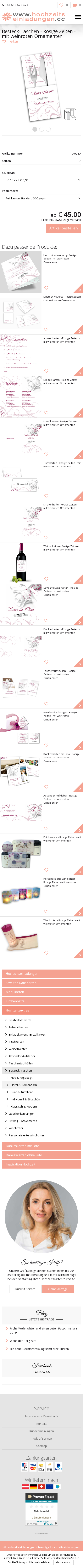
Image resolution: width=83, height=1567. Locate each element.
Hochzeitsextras (17, 1010)
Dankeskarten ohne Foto (24, 1155)
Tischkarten (16, 1041)
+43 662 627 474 (16, 5)
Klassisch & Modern (24, 1106)
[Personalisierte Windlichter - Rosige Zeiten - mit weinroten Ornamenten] (21, 895)
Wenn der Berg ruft (23, 1341)
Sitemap (41, 1446)
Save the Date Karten (21, 983)
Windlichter (16, 1128)
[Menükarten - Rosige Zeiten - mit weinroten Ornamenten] (21, 438)
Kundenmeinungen (41, 1431)
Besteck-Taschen (20, 1070)
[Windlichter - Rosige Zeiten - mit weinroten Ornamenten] (21, 937)
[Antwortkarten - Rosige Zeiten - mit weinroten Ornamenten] (21, 355)
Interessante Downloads (41, 1416)
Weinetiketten (18, 1049)
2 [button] (41, 129)
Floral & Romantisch (24, 1085)
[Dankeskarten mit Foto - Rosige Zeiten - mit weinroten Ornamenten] (21, 771)
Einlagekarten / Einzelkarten (27, 1034)
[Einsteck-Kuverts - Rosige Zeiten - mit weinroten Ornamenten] (21, 313)
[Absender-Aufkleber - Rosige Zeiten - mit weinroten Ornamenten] (21, 812)
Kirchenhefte (15, 1001)
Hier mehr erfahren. (40, 1562)
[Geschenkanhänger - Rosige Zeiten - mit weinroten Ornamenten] (21, 729)
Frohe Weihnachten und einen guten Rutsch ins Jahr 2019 (43, 1330)
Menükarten (15, 992)
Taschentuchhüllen (21, 1063)
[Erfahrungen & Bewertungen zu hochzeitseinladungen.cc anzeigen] (41, 1512)
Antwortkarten (18, 1027)
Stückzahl (8, 173)
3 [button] (48, 129)
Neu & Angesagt (21, 1077)
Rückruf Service (25, 1289)
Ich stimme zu (63, 1562)
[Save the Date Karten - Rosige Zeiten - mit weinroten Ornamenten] (21, 604)
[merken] (10, 41)
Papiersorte (10, 191)
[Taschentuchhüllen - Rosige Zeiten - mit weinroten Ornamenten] (21, 688)
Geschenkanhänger (21, 1113)
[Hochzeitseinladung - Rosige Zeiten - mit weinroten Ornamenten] (21, 272)
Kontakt (41, 1424)
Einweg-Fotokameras (23, 1121)
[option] (41, 85)
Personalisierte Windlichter (26, 1135)
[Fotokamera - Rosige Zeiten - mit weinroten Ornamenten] (21, 854)
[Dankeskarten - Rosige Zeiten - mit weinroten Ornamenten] (21, 646)
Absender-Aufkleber (22, 1056)
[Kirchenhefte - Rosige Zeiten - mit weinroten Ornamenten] (21, 521)
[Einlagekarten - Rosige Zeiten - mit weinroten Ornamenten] (21, 396)
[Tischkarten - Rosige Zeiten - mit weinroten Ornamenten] (21, 480)
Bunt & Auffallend (22, 1092)
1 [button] (34, 129)
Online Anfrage (58, 1289)
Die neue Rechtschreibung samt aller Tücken (39, 1349)
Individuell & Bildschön (25, 1099)
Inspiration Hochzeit (20, 1164)
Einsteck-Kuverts (20, 1020)
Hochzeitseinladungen (22, 973)
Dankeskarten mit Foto (22, 1146)
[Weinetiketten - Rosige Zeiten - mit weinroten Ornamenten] (21, 563)
